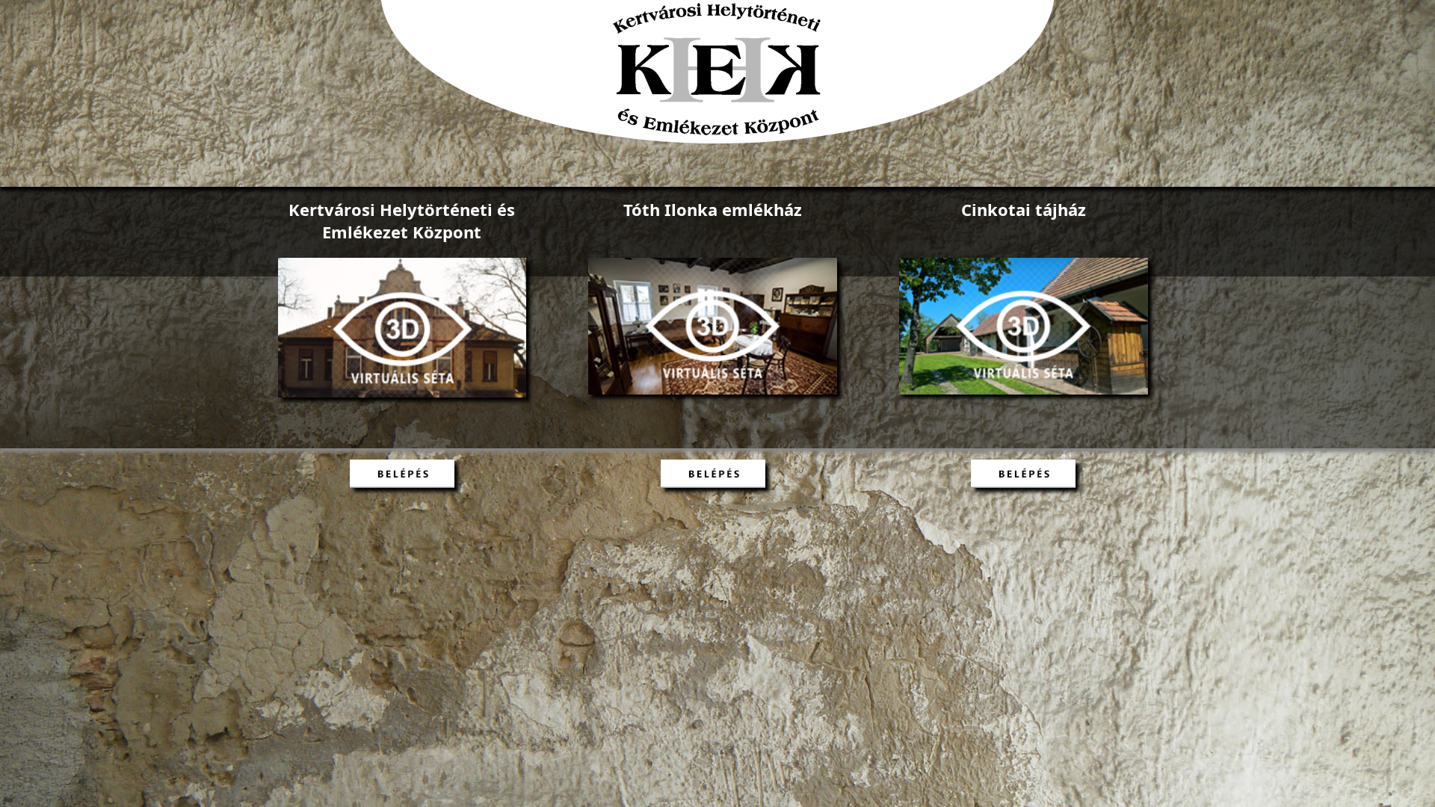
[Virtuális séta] (402, 393)
